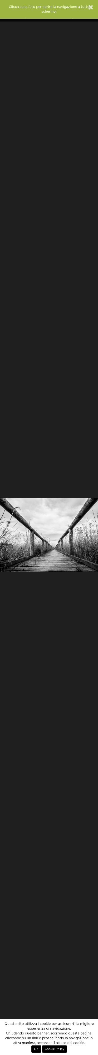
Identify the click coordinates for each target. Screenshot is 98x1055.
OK (36, 1049)
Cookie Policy (54, 1049)
